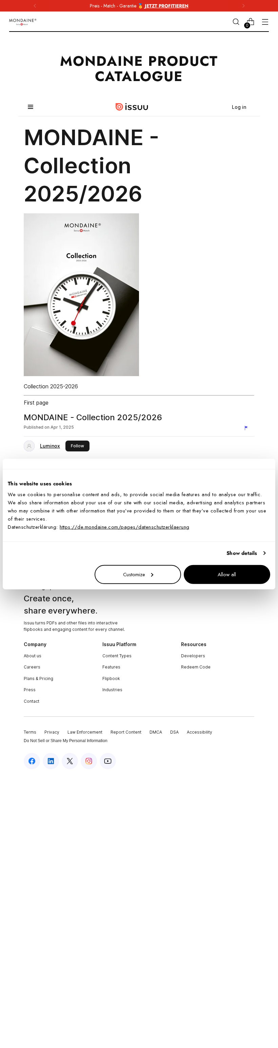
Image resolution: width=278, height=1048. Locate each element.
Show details (241, 553)
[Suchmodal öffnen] (236, 22)
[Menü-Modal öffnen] (265, 22)
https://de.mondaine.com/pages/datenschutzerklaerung (125, 526)
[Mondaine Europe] (22, 22)
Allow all (227, 574)
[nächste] (243, 6)
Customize (134, 574)
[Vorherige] (34, 6)
